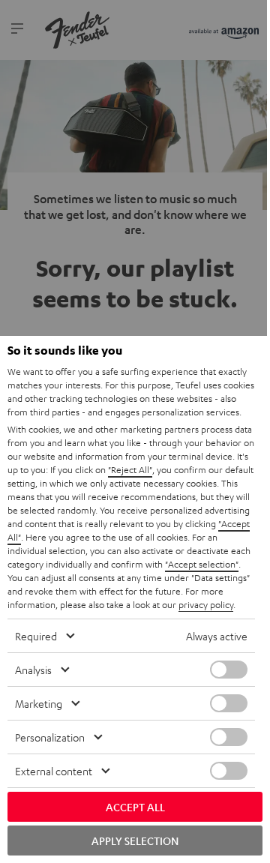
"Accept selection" (201, 564)
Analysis (33, 669)
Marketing (38, 703)
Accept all (135, 807)
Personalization (50, 737)
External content (53, 771)
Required (36, 636)
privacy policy (205, 604)
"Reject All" (130, 469)
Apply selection (135, 840)
